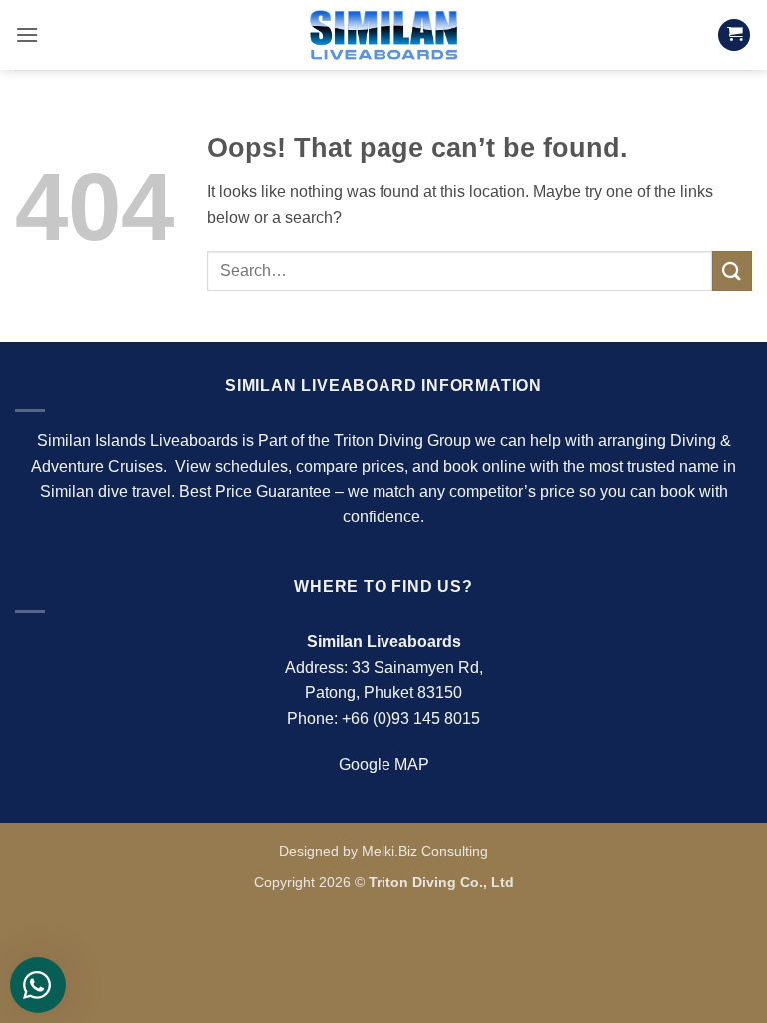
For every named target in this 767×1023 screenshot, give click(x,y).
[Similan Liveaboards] (383, 34)
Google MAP (384, 764)
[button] (27, 34)
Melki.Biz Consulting (425, 851)
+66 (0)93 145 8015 (411, 718)
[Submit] (732, 270)
